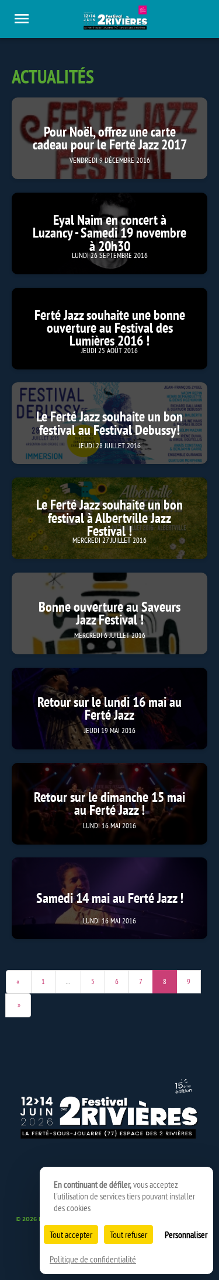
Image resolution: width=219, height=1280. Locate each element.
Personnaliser (186, 1234)
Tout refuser (128, 1234)
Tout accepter (71, 1234)
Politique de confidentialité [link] (93, 1259)
